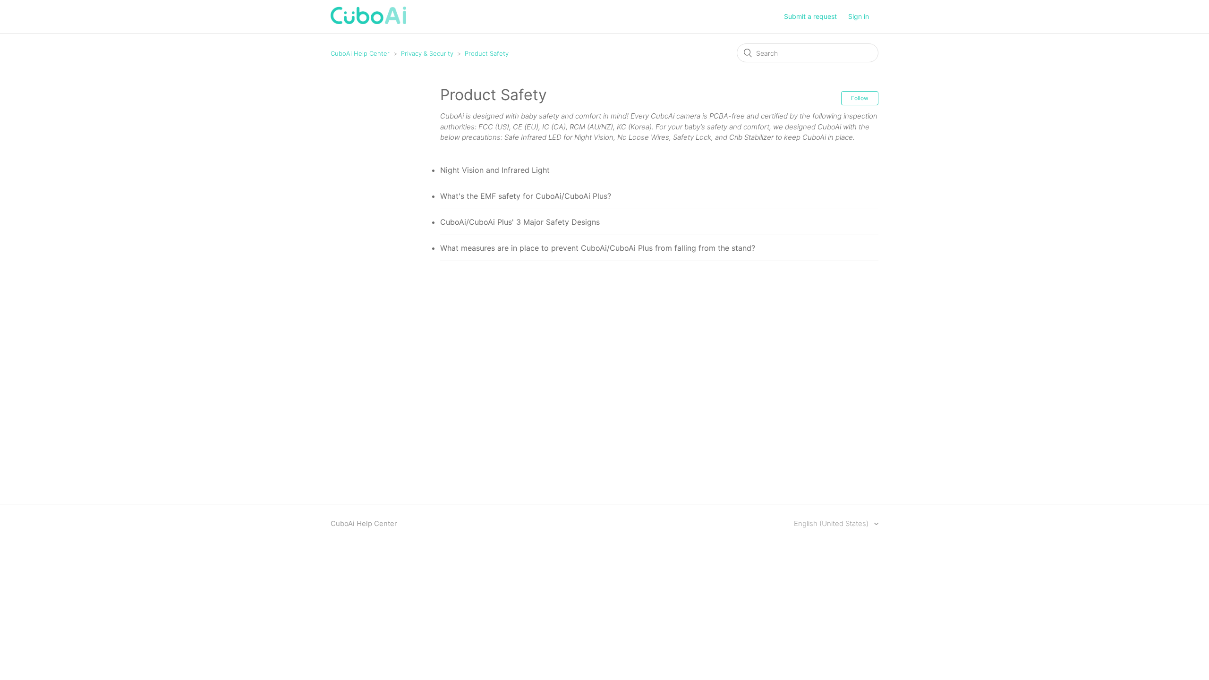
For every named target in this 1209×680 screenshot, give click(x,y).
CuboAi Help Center (360, 53)
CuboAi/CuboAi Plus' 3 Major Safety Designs (520, 222)
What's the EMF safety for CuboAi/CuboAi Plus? (525, 196)
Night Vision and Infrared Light (495, 170)
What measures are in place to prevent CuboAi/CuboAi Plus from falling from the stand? (597, 248)
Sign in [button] (858, 16)
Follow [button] (859, 98)
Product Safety (487, 53)
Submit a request (810, 16)
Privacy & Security (427, 53)
